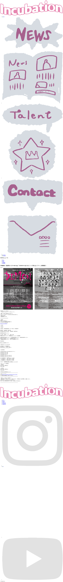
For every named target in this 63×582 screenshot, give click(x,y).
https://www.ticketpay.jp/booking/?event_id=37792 (9, 374)
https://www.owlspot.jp (3, 323)
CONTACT (4, 402)
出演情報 (3, 262)
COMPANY (4, 404)
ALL (3, 259)
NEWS (3, 260)
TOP (3, 400)
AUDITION (4, 403)
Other (3, 261)
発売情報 (3, 263)
